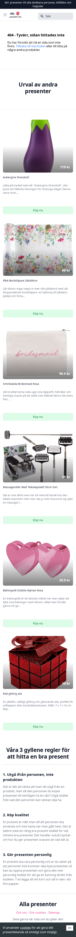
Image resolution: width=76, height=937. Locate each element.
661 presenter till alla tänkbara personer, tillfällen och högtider (38, 4)
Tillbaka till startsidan (31, 46)
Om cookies (37, 913)
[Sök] (41, 16)
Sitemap (54, 913)
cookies (25, 928)
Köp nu (38, 210)
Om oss (21, 913)
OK (69, 927)
